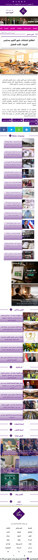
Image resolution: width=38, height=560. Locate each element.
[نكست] (24, 283)
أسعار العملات (19, 423)
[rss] (21, 1)
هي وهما (32, 123)
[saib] (24, 305)
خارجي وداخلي (27, 28)
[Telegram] (26, 129)
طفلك (19, 540)
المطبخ (19, 536)
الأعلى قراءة (19, 435)
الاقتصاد (19, 28)
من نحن (30, 548)
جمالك (8, 540)
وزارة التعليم (5, 120)
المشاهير (12, 28)
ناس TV (30, 540)
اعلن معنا (19, 548)
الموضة (6, 28)
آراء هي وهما (19, 544)
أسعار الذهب (19, 429)
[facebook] (24, 1)
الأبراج (30, 536)
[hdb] (19, 20)
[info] (16, 1)
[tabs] (13, 1)
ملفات (30, 544)
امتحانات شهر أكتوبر (29, 120)
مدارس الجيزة (17, 120)
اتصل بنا (30, 552)
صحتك (8, 536)
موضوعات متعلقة (18, 135)
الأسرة (8, 532)
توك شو (8, 544)
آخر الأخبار (19, 366)
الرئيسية (35, 28)
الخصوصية (8, 548)
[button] (2, 20)
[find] (19, 1)
